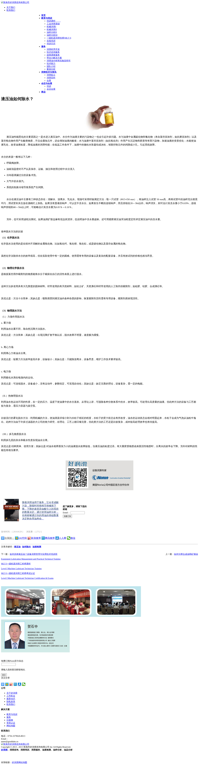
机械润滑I (51, 26)
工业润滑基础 (53, 24)
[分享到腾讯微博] (15, 684)
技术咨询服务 (53, 52)
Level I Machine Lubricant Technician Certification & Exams (27, 578)
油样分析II (52, 32)
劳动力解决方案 (54, 58)
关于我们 (10, 7)
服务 (8, 717)
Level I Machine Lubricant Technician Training (21, 568)
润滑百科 (51, 78)
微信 (72, 538)
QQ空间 (22, 538)
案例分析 (51, 69)
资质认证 (10, 723)
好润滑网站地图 (19, 762)
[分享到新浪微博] (11, 684)
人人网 (62, 538)
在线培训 (51, 41)
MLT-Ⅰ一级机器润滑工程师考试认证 (18, 573)
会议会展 (51, 89)
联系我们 (10, 10)
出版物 (9, 720)
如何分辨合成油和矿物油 (186, 554)
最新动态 (10, 699)
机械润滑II (52, 29)
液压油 (17, 547)
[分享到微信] (23, 684)
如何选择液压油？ (18, 554)
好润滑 (4, 750)
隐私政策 (10, 701)
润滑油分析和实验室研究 (59, 61)
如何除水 (26, 547)
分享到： (9, 538)
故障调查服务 (53, 55)
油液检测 (36, 547)
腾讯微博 (50, 538)
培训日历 (51, 43)
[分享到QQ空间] (7, 684)
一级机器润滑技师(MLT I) (59, 38)
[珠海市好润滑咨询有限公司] (15, 2)
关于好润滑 (11, 693)
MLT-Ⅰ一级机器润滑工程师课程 (16, 564)
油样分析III (52, 35)
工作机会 (10, 696)
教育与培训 (11, 714)
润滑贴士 (51, 75)
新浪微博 (36, 538)
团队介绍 (51, 66)
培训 (49, 86)
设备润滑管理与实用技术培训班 (42, 554)
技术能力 (51, 63)
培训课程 (54, 21)
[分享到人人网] (19, 684)
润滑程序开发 (53, 49)
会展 (49, 80)
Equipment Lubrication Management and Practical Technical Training (31, 559)
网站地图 (10, 726)
